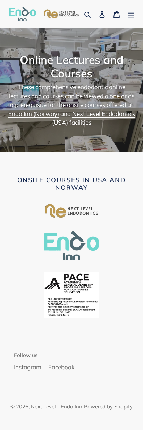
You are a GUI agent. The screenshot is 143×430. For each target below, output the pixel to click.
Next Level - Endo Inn (56, 406)
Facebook (61, 367)
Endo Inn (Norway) (33, 113)
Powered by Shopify (108, 406)
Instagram (27, 367)
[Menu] (131, 14)
